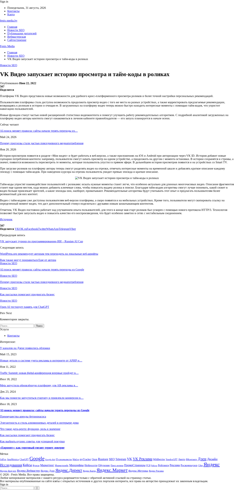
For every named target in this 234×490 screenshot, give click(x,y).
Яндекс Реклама (156, 471)
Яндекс (211, 464)
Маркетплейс (62, 465)
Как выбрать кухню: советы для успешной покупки (32, 441)
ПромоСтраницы (135, 465)
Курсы (36, 465)
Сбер (200, 465)
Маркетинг (47, 465)
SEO (112, 459)
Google (36, 458)
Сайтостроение (16, 40)
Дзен (202, 459)
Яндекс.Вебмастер (28, 470)
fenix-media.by (8, 20)
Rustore (103, 459)
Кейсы (27, 465)
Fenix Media (7, 46)
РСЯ (148, 465)
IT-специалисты (64, 459)
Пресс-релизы (117, 465)
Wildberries (159, 459)
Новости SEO (15, 30)
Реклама (175, 465)
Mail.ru (76, 459)
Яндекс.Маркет (112, 470)
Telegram (120, 459)
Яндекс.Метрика (138, 470)
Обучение (104, 465)
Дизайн (212, 459)
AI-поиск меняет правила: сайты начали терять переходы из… (39, 130)
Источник (6, 219)
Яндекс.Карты (89, 471)
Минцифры (76, 465)
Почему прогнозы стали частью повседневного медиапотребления (41, 143)
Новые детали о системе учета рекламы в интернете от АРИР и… (41, 360)
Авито (181, 459)
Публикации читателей (22, 33)
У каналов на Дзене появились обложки (25, 348)
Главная (12, 26)
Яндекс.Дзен (48, 470)
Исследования (11, 465)
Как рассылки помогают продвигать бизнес (27, 435)
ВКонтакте (191, 459)
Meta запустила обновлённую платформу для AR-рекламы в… (39, 385)
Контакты (13, 11)
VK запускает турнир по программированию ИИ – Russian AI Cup (41, 241)
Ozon (94, 459)
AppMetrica (13, 459)
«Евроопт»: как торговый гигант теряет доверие (32, 447)
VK (129, 459)
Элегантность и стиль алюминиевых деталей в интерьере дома (39, 422)
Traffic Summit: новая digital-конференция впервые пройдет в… (39, 373)
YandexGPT (172, 459)
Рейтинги (163, 465)
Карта (11, 14)
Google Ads (50, 460)
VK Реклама (142, 459)
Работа (154, 466)
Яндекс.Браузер (8, 470)
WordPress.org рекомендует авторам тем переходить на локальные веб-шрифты (49, 253)
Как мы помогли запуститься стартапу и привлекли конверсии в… (42, 397)
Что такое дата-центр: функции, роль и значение (30, 429)
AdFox (3, 459)
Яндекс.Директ (68, 470)
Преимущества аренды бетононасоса (23, 416)
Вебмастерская (16, 36)
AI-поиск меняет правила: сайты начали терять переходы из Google (44, 410)
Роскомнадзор (189, 465)
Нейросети (90, 465)
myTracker (85, 459)
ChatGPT (24, 459)
